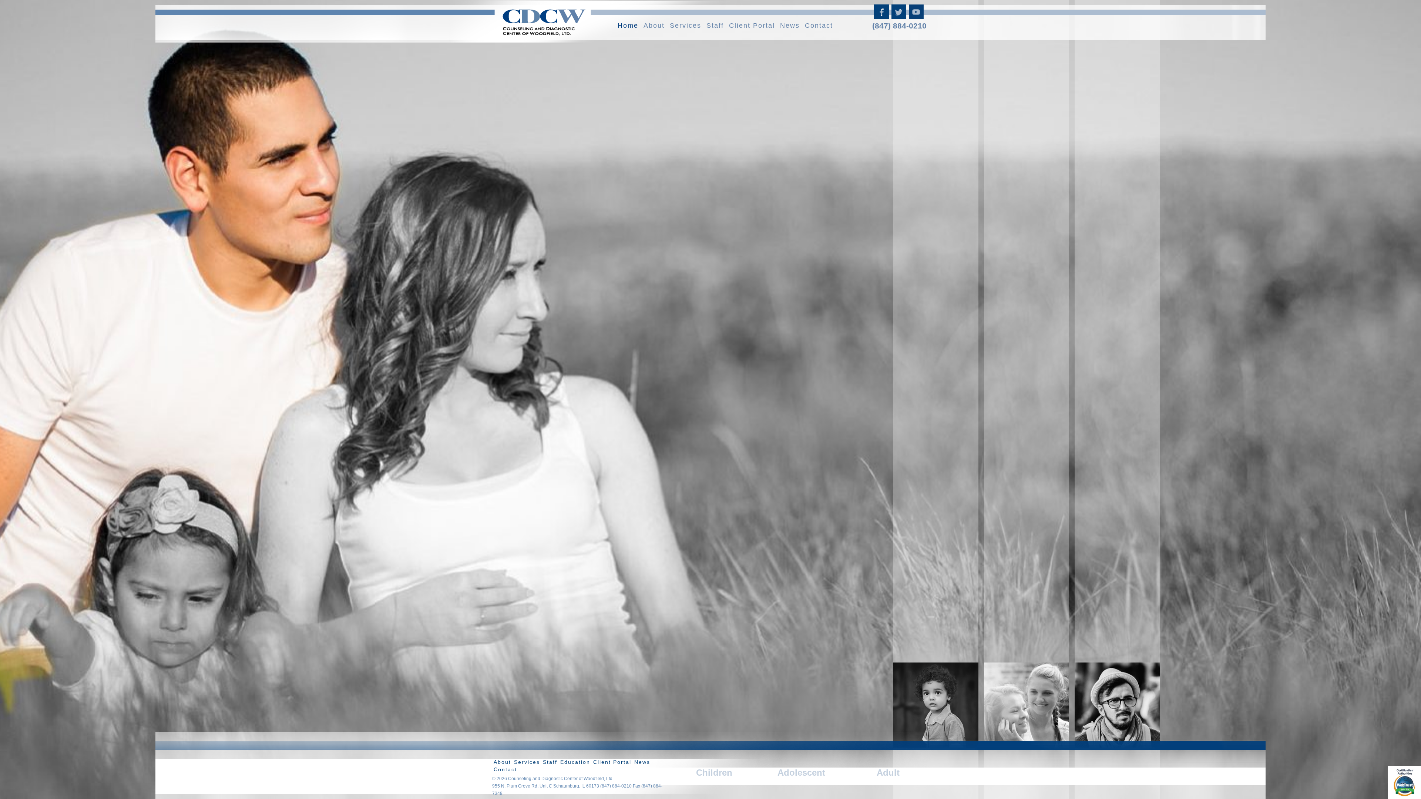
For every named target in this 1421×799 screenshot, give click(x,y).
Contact (819, 25)
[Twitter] (899, 16)
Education (575, 762)
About (654, 25)
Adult (888, 773)
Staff (715, 25)
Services (685, 25)
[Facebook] (882, 16)
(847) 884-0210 (899, 25)
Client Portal (752, 25)
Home (628, 25)
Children (714, 773)
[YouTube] (917, 16)
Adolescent (801, 773)
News (790, 25)
